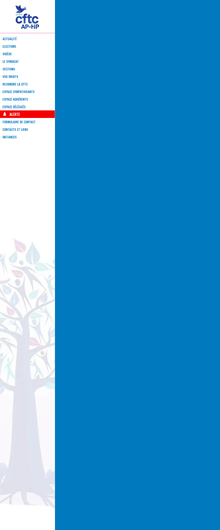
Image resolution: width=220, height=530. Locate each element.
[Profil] (211, 5)
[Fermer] (60, 5)
